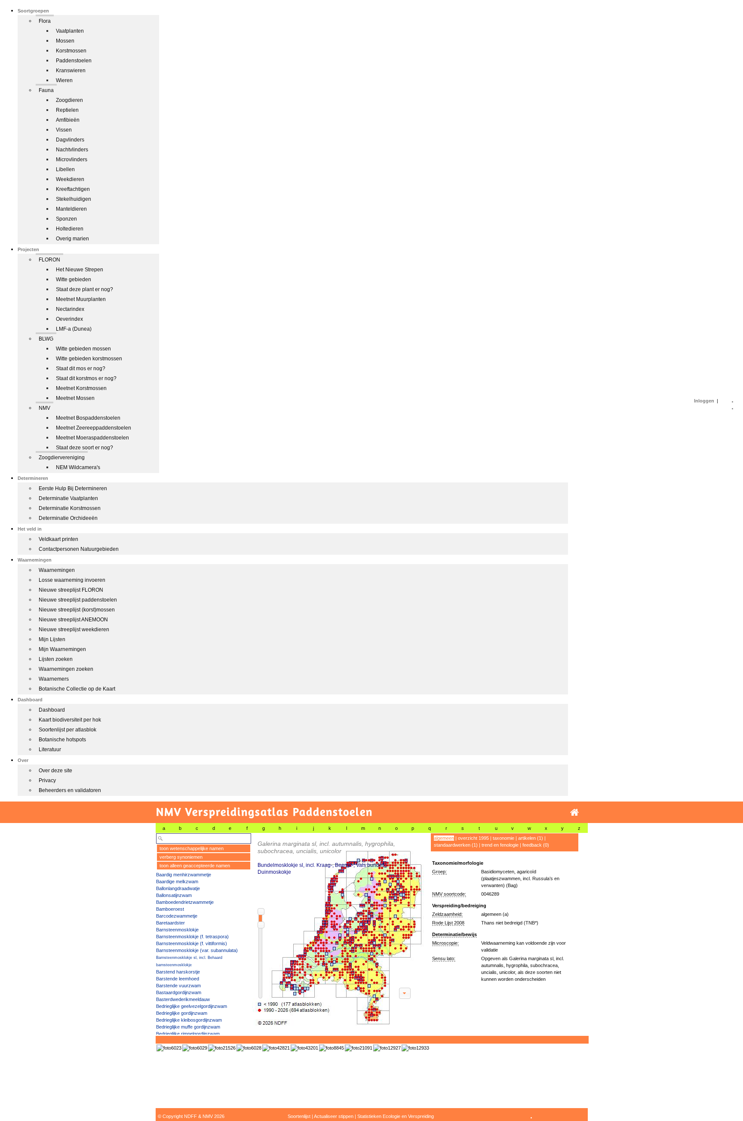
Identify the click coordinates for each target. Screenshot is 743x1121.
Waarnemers (54, 679)
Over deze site (55, 771)
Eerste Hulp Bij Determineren (73, 488)
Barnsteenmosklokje (177, 929)
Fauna (46, 90)
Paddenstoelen (74, 61)
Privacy (47, 780)
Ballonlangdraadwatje (178, 888)
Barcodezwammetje (176, 915)
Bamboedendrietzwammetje (185, 902)
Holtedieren (69, 229)
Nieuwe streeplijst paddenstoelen (78, 600)
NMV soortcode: (449, 894)
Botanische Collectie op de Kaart (77, 689)
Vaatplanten (70, 31)
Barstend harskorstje (178, 971)
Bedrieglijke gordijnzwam (181, 1013)
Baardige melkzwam (177, 881)
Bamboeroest (170, 909)
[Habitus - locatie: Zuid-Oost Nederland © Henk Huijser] (169, 1047)
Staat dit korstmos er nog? (86, 378)
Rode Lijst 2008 (448, 922)
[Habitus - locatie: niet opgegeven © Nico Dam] (358, 1047)
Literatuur (50, 749)
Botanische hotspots (62, 740)
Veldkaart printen (58, 539)
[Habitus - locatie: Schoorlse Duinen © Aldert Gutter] (248, 1047)
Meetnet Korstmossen (81, 388)
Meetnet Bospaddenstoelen (88, 418)
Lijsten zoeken (56, 659)
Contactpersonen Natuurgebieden (79, 549)
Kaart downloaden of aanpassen (404, 993)
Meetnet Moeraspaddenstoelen (92, 438)
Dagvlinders (70, 140)
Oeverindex (69, 319)
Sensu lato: (443, 958)
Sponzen (66, 219)
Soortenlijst (299, 1116)
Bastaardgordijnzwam (178, 992)
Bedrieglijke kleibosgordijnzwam (189, 1020)
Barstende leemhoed (177, 978)
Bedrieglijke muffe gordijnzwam (188, 1026)
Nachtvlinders (72, 150)
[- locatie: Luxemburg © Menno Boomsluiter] (276, 1047)
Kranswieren (71, 71)
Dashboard (52, 710)
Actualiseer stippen (333, 1116)
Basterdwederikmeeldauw (183, 999)
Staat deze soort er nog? (84, 448)
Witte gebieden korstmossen (89, 359)
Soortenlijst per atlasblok (67, 730)
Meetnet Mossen (75, 398)
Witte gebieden (73, 279)
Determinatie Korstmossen (70, 508)
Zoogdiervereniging (62, 458)
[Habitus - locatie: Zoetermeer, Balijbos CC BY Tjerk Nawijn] (387, 1047)
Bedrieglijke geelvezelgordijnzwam (191, 1006)
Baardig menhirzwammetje (183, 874)
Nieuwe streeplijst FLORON (71, 590)
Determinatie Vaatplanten (68, 498)
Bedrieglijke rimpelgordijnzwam (188, 1033)
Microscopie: (445, 943)
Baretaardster (170, 922)
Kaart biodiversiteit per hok (70, 720)
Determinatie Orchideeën (68, 518)
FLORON (49, 260)
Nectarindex (70, 309)
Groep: (439, 871)
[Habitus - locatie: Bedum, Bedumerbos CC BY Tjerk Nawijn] (415, 1047)
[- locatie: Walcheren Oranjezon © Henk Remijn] (304, 1047)
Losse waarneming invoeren (72, 580)
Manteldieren (71, 209)
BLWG (46, 339)
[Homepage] (574, 812)
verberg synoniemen (181, 857)
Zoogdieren (69, 100)
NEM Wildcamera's (78, 467)
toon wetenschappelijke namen (192, 848)
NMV (44, 408)
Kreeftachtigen (73, 189)
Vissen (64, 130)
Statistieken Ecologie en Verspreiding (395, 1116)
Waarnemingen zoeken (66, 669)
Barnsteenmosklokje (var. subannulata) (197, 950)
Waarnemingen (57, 570)
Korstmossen (71, 51)
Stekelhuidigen (73, 199)
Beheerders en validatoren (70, 790)
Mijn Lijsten (52, 639)
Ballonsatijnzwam (174, 895)
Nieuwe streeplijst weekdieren (74, 630)
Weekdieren (70, 179)
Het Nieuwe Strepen (79, 270)
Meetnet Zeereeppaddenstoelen (93, 428)
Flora (45, 21)
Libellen (65, 169)
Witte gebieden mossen (83, 349)
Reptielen (67, 110)
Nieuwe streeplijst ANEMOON (73, 620)
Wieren (64, 80)
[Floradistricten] (338, 929)
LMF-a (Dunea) (74, 329)
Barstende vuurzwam (178, 985)
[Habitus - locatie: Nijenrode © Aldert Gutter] (222, 1047)
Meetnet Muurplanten (81, 299)
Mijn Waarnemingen (62, 649)
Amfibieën (68, 120)
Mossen (65, 41)
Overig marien (72, 239)
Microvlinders (71, 160)
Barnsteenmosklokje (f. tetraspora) (192, 936)
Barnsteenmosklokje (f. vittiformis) (191, 943)
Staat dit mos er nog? (80, 368)
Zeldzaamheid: (447, 914)
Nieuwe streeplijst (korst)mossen (77, 610)
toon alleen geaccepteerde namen (195, 865)
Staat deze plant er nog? (84, 289)
